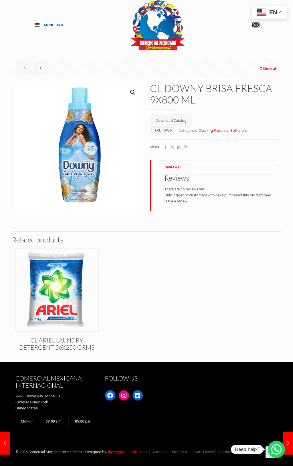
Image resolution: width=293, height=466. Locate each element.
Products (179, 452)
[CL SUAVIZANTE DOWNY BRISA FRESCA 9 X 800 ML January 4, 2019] (288, 443)
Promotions (227, 452)
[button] (133, 92)
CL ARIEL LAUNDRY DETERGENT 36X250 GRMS (56, 343)
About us (159, 452)
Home (143, 452)
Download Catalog (171, 120)
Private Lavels (202, 452)
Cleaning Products (214, 130)
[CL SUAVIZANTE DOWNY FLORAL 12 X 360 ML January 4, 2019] (5, 443)
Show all (270, 68)
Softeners (238, 130)
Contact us (251, 452)
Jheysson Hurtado (122, 452)
